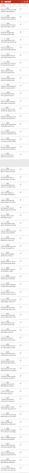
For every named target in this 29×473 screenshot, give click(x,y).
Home (3, 4)
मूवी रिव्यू (19, 4)
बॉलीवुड (24, 4)
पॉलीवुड (14, 4)
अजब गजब (9, 4)
